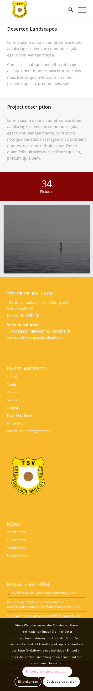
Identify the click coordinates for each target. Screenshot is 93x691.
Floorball (13, 408)
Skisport (13, 400)
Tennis (11, 384)
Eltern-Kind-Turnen (20, 415)
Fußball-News (16, 540)
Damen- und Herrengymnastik (28, 431)
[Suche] (68, 9)
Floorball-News (17, 555)
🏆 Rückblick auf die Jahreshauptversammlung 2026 (41, 592)
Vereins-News (16, 532)
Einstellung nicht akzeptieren (47, 671)
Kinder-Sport (16, 423)
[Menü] (79, 9)
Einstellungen (28, 682)
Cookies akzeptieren (61, 682)
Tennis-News (16, 547)
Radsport (13, 392)
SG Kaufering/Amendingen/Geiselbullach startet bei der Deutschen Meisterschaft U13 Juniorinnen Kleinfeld (43, 618)
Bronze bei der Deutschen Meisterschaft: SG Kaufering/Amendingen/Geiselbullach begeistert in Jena (43, 604)
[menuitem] (68, 9)
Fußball (12, 376)
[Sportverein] (38, 9)
